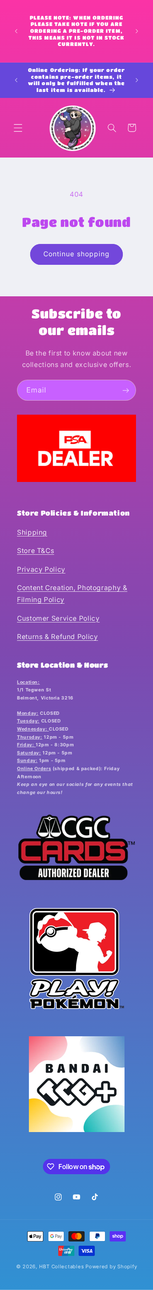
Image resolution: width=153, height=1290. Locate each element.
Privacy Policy (41, 569)
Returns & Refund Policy (57, 637)
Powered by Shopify (111, 1267)
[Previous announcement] (16, 31)
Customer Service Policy (58, 618)
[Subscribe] (126, 390)
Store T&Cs (35, 551)
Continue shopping (76, 254)
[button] (18, 128)
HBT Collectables (61, 1267)
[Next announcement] (137, 31)
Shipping (32, 532)
